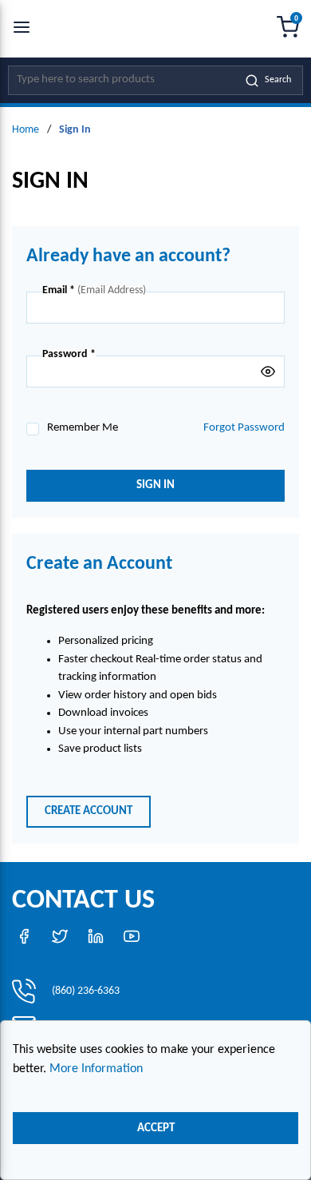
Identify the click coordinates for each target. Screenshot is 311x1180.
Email (58, 291)
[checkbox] (32, 429)
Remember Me (82, 428)
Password (69, 355)
